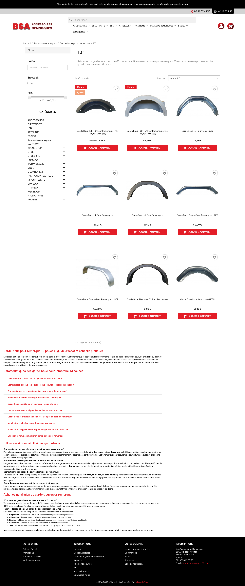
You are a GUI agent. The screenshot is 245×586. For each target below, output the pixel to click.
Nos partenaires (81, 571)
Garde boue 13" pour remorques (197, 131)
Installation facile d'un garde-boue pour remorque (31, 423)
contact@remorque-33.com (195, 563)
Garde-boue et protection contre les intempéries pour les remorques (40, 417)
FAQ (75, 567)
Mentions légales (82, 552)
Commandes (131, 552)
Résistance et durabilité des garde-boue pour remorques (34, 397)
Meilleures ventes (31, 560)
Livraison (78, 549)
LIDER (31, 167)
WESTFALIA (34, 191)
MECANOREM (35, 171)
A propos (78, 560)
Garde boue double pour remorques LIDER (197, 215)
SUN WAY (33, 183)
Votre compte (134, 543)
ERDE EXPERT (35, 156)
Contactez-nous (82, 575)
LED (112, 25)
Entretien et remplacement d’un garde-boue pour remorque (35, 436)
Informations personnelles (137, 549)
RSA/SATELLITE (36, 179)
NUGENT (32, 199)
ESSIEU (181, 25)
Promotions (28, 552)
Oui (31, 83)
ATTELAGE (124, 25)
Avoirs (128, 556)
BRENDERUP (35, 148)
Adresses (129, 560)
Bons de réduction (134, 563)
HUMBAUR (33, 159)
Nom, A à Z (194, 78)
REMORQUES (79, 32)
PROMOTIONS (35, 195)
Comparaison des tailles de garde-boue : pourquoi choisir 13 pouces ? (41, 385)
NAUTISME (140, 25)
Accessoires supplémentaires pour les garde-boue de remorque (38, 429)
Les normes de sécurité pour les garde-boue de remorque (35, 410)
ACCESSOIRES (80, 25)
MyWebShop (142, 582)
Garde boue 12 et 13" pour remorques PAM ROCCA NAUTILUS (97, 132)
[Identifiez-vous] (221, 25)
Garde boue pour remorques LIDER (197, 299)
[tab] (83, 378)
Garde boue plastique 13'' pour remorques (147, 299)
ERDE (31, 152)
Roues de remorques (161, 25)
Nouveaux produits (32, 556)
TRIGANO (33, 187)
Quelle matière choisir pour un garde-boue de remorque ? (35, 378)
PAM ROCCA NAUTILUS (40, 175)
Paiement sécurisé (83, 563)
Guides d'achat (30, 549)
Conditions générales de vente (89, 556)
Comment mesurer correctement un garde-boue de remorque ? (37, 391)
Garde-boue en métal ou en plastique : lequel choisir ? (33, 404)
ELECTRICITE (98, 25)
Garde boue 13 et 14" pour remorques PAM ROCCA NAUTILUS (147, 132)
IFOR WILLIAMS (36, 163)
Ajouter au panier (97, 148)
